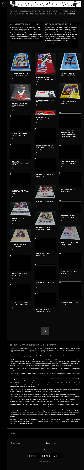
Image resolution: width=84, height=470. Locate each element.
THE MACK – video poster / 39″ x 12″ (44, 118)
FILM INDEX (13, 11)
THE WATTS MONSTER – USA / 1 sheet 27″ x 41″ (69, 217)
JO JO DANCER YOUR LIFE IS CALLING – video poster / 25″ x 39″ (44, 147)
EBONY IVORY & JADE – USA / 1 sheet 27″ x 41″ (44, 228)
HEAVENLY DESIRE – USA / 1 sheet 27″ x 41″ (69, 243)
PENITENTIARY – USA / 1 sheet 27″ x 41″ (19, 219)
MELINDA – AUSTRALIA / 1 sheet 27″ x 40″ (44, 175)
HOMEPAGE (71, 14)
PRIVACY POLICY (16, 433)
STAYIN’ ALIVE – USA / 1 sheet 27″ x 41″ (43, 254)
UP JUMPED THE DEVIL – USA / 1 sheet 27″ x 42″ (69, 163)
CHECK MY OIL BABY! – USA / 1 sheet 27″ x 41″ (19, 245)
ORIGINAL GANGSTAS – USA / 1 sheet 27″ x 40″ (19, 134)
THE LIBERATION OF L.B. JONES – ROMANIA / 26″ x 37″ (19, 105)
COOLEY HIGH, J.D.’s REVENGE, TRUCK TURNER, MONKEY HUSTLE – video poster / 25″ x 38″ (70, 133)
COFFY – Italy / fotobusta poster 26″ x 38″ (68, 102)
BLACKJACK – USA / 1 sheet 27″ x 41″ (45, 283)
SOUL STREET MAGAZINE (67, 11)
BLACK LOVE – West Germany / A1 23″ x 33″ (43, 310)
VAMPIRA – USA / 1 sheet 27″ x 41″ (45, 202)
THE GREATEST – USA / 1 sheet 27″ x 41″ (19, 274)
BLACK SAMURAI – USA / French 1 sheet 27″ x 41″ (19, 304)
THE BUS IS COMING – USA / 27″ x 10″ (45, 101)
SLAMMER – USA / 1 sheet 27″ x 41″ (69, 272)
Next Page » (45, 331)
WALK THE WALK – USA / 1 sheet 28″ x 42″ (69, 190)
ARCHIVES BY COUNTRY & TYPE (29, 11)
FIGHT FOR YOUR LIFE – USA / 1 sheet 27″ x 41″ (68, 74)
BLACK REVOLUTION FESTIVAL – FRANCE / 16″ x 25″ (45, 79)
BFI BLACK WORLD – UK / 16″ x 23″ (69, 303)
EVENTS (54, 11)
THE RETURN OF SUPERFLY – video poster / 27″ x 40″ (19, 163)
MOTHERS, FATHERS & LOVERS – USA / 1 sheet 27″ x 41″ (20, 191)
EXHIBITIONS (46, 11)
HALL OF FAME (51, 14)
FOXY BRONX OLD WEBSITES (35, 14)
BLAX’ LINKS (62, 14)
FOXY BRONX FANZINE (17, 14)
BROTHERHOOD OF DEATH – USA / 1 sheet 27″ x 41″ (20, 75)
